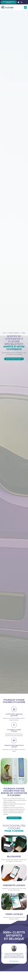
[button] (25, 7)
